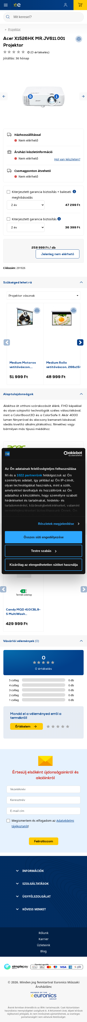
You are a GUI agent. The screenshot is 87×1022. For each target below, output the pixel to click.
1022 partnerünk (29, 475)
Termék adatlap (24, 594)
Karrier (44, 939)
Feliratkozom (43, 841)
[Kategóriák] (5, 5)
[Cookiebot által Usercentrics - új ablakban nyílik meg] (63, 454)
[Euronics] (15, 5)
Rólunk (43, 933)
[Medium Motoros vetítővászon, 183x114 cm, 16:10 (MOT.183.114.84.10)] (25, 333)
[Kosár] (80, 5)
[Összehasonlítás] (37, 310)
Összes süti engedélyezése (44, 537)
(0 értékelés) (38, 52)
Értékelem (22, 726)
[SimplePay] (43, 966)
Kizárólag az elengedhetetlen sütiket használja (44, 564)
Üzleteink (43, 945)
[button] (4, 96)
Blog (43, 951)
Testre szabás (41, 551)
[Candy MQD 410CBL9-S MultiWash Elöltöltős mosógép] (23, 579)
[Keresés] (79, 17)
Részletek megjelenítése (56, 523)
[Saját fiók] (66, 5)
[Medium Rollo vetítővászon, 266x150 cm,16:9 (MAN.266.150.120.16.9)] (62, 333)
